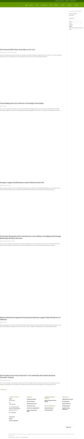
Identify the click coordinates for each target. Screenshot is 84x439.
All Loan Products (31, 401)
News (5, 52)
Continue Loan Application (33, 408)
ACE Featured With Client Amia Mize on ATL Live (17, 49)
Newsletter (8, 241)
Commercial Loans (31, 405)
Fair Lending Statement (24, 437)
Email (70, 21)
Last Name (71, 18)
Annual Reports (65, 401)
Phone (70, 23)
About (37, 5)
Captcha (71, 24)
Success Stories (14, 52)
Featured (1, 52)
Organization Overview (67, 399)
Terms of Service (11, 437)
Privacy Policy (17, 437)
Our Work (31, 5)
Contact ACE (12, 416)
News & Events (44, 5)
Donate (51, 5)
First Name (71, 15)
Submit (70, 26)
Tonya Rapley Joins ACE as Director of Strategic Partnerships (22, 103)
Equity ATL (68, 427)
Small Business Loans (32, 403)
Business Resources (49, 408)
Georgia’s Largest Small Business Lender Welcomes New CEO (22, 182)
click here (11, 410)
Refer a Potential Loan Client (32, 411)
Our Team (8, 52)
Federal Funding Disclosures (66, 408)
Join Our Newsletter (13, 420)
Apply (26, 5)
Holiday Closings (66, 405)
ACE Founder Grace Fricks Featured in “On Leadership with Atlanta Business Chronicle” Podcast (27, 376)
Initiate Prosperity (49, 410)
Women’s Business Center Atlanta (50, 401)
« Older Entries (3, 389)
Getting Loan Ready (31, 399)
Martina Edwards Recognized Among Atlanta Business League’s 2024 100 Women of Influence (30, 318)
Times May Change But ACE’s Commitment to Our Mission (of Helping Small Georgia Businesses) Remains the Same (30, 237)
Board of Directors (66, 403)
